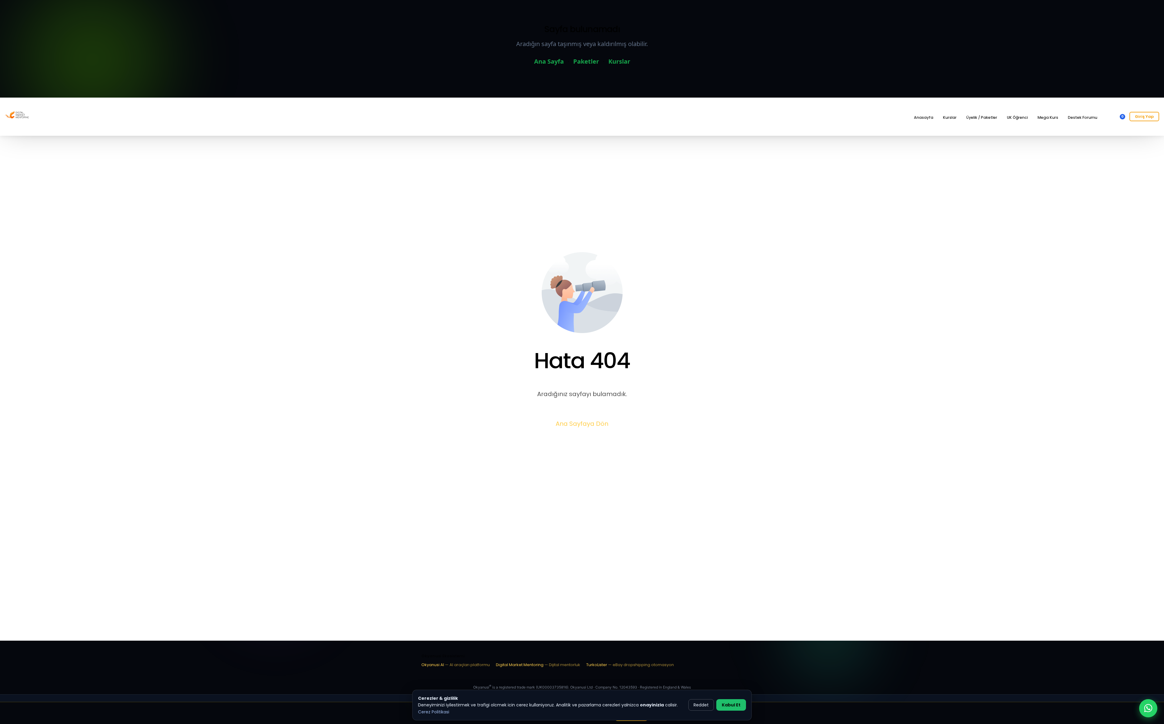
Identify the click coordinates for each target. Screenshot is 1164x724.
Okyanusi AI (455, 665)
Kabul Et (731, 705)
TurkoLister (630, 665)
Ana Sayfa (549, 61)
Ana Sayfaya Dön (582, 423)
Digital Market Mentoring (538, 665)
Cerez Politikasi (433, 712)
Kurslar (619, 61)
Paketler (586, 61)
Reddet (701, 705)
